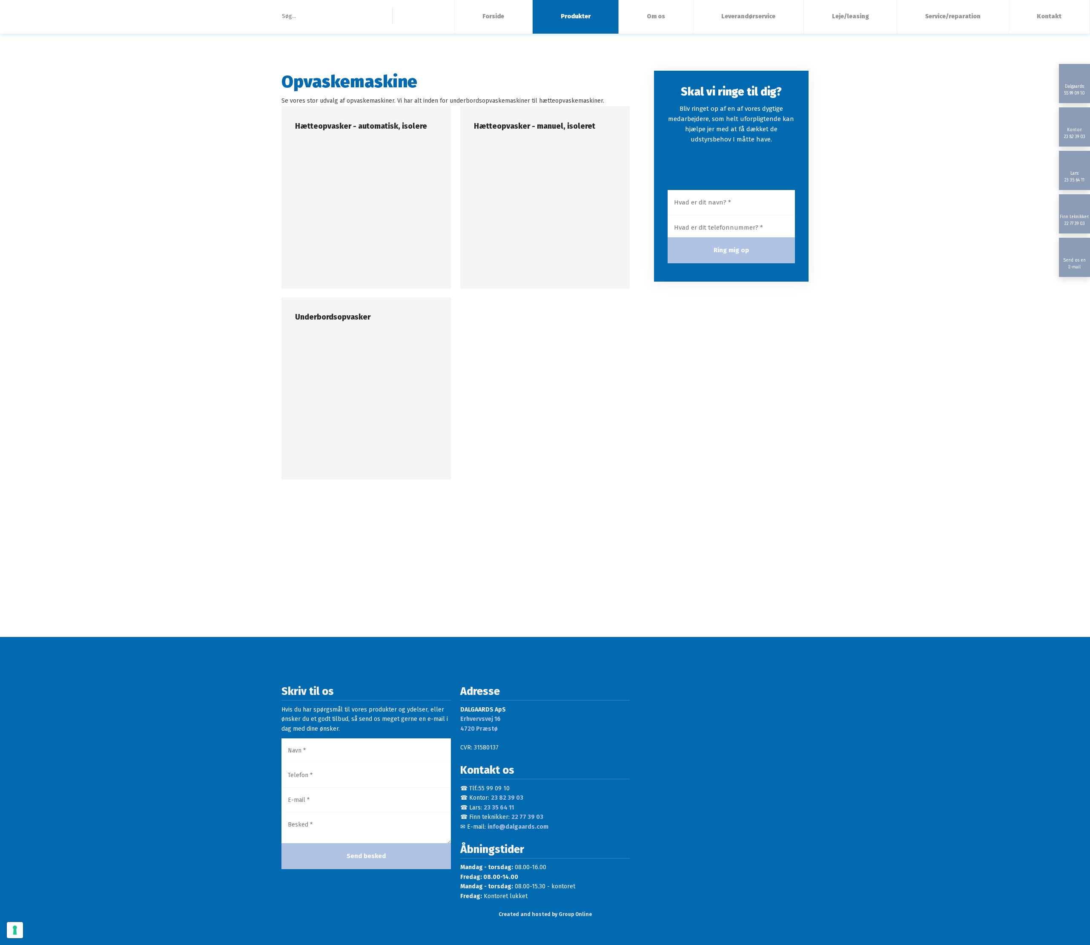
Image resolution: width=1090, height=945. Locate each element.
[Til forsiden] (91, 16)
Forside (493, 16)
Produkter (576, 16)
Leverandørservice (748, 16)
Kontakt (1049, 16)
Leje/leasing (850, 16)
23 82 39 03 (507, 797)
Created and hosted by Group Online (545, 914)
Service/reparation (953, 16)
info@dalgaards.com (518, 826)
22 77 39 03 (527, 817)
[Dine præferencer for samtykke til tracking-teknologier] (15, 930)
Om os (656, 16)
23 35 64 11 (499, 807)
